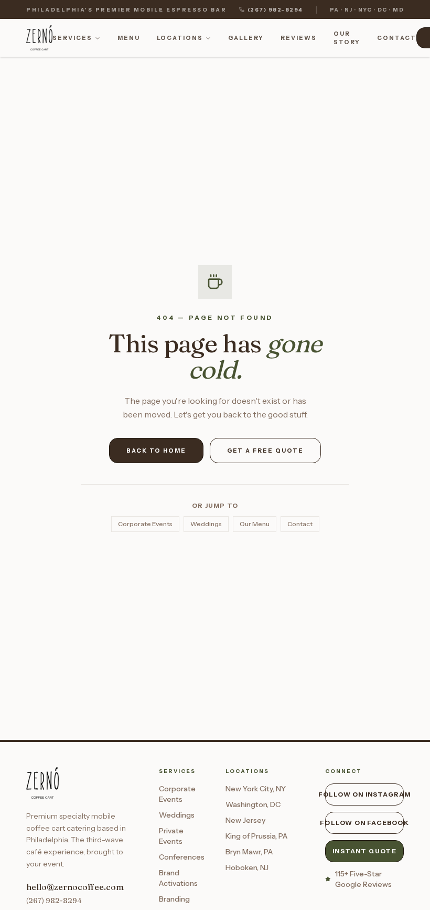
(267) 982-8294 (275, 9)
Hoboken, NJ (246, 867)
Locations (180, 37)
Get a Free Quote (265, 450)
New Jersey (245, 820)
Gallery (246, 37)
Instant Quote (364, 851)
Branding (174, 899)
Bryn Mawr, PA (249, 851)
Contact (396, 37)
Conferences (182, 857)
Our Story (347, 38)
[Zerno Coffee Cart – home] (39, 37)
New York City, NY (255, 788)
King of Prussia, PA (256, 836)
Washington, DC (253, 804)
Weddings (206, 524)
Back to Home (156, 450)
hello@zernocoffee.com (75, 887)
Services (72, 37)
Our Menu (255, 524)
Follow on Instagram (364, 794)
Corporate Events (145, 524)
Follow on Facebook (364, 823)
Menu (128, 37)
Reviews (299, 37)
